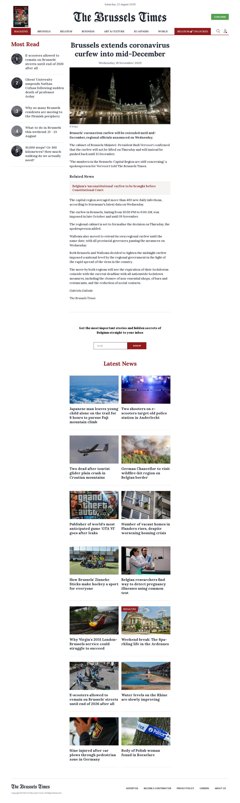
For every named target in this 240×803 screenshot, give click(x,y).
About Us (220, 788)
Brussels (44, 31)
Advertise (132, 788)
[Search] (218, 31)
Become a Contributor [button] (157, 788)
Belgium (66, 31)
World (163, 31)
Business (88, 31)
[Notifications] (225, 31)
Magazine (21, 31)
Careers (204, 788)
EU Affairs (141, 31)
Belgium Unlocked (192, 31)
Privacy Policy (185, 788)
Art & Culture (114, 31)
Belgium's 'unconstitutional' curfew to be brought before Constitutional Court (114, 188)
